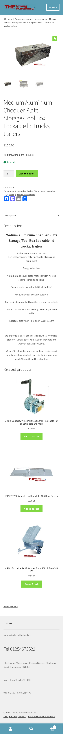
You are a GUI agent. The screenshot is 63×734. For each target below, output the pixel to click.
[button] (54, 38)
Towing (12, 194)
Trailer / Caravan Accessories (41, 191)
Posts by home (11, 606)
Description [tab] (10, 215)
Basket (48, 726)
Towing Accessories (24, 19)
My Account (10, 729)
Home (9, 19)
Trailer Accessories (26, 194)
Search (31, 729)
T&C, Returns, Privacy (15, 716)
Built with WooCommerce (41, 716)
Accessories (41, 19)
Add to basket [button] (31, 436)
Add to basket (26, 173)
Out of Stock (32, 583)
